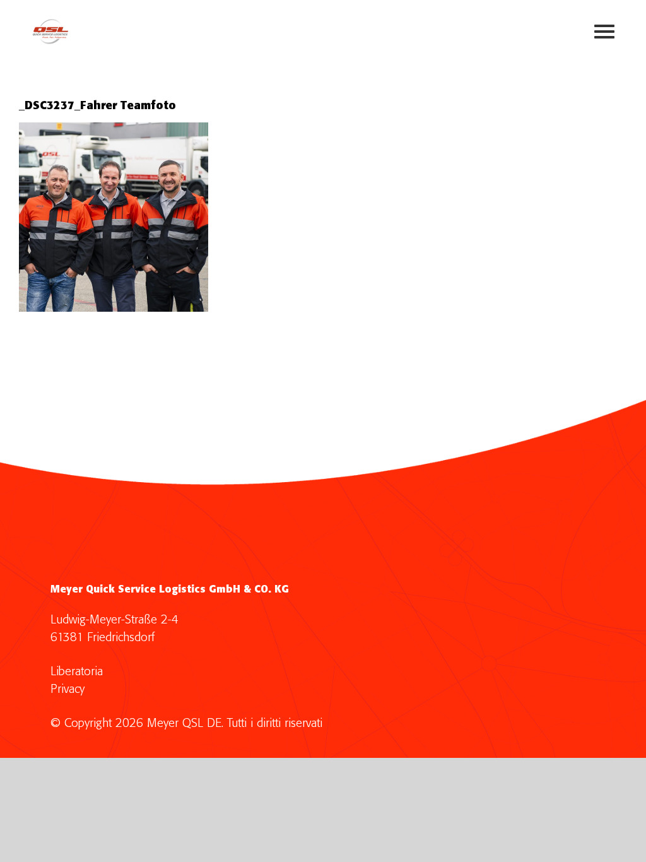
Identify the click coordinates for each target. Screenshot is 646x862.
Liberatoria (76, 672)
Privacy (67, 689)
